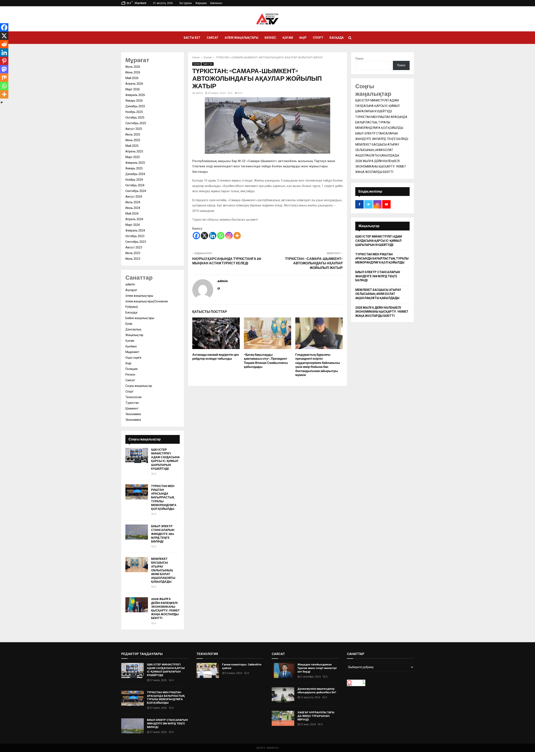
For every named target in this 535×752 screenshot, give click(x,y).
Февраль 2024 (135, 230)
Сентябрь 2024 (135, 191)
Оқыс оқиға (133, 357)
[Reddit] (4, 44)
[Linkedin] (212, 235)
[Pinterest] (4, 61)
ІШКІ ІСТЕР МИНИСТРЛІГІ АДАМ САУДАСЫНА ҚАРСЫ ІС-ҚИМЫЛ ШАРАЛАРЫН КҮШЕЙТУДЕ (165, 459)
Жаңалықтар (134, 335)
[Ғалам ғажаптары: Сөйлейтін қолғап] (207, 670)
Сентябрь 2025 (135, 123)
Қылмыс (131, 346)
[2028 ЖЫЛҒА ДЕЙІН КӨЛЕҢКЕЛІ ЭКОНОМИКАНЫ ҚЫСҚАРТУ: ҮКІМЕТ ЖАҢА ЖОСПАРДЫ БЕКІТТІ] (136, 604)
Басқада (337, 37)
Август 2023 (133, 247)
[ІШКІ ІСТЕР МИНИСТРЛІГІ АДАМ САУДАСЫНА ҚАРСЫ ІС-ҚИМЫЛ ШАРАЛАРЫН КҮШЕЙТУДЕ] (136, 455)
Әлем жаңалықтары (241, 37)
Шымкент (132, 408)
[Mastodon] (4, 69)
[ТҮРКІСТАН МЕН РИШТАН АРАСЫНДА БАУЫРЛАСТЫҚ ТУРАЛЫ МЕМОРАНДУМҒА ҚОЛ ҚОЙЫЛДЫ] (136, 491)
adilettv (130, 284)
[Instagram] (229, 235)
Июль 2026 (132, 66)
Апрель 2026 (134, 83)
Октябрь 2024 (134, 185)
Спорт (318, 37)
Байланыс (216, 3)
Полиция (131, 369)
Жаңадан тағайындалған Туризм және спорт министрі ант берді (317, 668)
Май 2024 (132, 213)
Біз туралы (186, 3)
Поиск (359, 58)
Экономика (133, 414)
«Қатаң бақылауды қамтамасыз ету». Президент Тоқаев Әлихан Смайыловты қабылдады (266, 361)
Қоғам (288, 37)
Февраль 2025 (135, 162)
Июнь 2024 (132, 208)
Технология (133, 397)
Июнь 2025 (132, 140)
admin (199, 93)
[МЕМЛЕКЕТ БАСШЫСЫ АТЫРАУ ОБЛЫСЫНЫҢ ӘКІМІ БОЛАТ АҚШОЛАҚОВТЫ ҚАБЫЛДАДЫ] (136, 564)
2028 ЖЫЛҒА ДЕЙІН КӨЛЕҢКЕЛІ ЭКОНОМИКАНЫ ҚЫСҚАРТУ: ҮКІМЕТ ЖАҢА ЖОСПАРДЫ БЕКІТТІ (165, 608)
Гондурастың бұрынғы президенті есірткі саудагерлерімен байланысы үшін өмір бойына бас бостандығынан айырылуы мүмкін (317, 365)
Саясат (212, 37)
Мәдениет (132, 352)
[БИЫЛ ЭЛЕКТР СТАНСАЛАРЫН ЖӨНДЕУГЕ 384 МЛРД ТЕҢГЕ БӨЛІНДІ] (136, 532)
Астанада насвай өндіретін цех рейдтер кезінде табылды (215, 357)
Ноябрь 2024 (134, 179)
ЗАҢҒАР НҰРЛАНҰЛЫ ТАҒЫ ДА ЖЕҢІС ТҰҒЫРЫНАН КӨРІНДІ (315, 716)
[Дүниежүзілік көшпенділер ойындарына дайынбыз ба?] (283, 694)
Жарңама (201, 3)
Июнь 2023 (132, 258)
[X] (204, 235)
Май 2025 (132, 145)
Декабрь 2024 (135, 174)
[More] (237, 235)
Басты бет (192, 37)
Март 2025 (132, 157)
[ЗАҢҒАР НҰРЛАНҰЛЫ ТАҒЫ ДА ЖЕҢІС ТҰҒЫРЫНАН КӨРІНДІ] (283, 718)
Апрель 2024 (134, 219)
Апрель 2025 (134, 151)
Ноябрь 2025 (134, 112)
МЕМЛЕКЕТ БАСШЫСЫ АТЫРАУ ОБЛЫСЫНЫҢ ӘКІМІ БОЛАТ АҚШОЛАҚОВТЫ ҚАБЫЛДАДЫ (163, 570)
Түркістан (208, 64)
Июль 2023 (132, 253)
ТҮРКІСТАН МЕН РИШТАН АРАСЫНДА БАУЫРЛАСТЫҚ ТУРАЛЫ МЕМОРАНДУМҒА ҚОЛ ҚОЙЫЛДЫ (163, 497)
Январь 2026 (134, 100)
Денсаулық (133, 329)
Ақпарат (131, 290)
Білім (128, 323)
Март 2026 (132, 89)
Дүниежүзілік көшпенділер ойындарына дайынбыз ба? (316, 690)
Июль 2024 (132, 202)
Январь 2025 (134, 168)
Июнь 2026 (132, 72)
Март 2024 (132, 224)
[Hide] (1, 102)
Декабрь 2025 (135, 106)
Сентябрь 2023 (135, 241)
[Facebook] (196, 235)
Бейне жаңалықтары (139, 318)
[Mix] (4, 77)
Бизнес (270, 37)
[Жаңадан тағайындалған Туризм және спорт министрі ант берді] (283, 670)
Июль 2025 (132, 134)
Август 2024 (133, 196)
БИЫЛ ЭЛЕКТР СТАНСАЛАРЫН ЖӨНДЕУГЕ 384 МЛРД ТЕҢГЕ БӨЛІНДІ (162, 533)
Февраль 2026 (135, 95)
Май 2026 (132, 78)
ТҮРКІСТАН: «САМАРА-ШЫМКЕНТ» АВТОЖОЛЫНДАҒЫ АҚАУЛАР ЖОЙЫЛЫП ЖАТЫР (314, 263)
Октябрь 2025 (134, 117)
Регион (130, 374)
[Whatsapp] (220, 235)
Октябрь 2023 (134, 236)
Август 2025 (133, 128)
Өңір (303, 37)
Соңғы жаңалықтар (138, 386)
